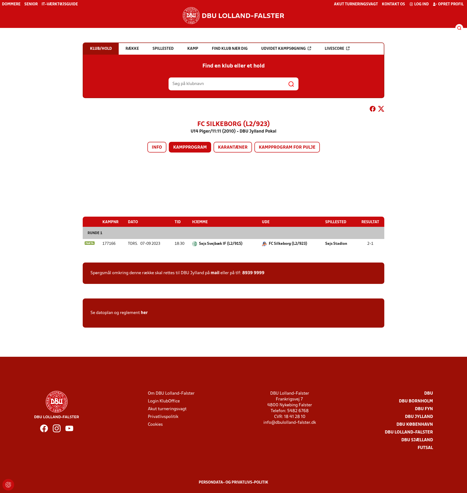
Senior (31, 4)
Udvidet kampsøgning (283, 49)
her (144, 313)
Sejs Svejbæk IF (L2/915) (220, 244)
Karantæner (233, 147)
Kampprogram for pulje (287, 147)
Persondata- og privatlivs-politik (233, 482)
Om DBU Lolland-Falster (171, 393)
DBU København (414, 425)
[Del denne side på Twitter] (381, 110)
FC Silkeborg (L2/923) (288, 244)
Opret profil (451, 4)
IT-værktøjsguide (60, 4)
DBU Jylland (419, 417)
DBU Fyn (424, 409)
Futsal (425, 448)
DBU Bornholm (416, 401)
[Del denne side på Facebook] (373, 110)
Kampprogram (190, 147)
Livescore (334, 49)
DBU (428, 393)
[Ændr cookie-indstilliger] (8, 485)
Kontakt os (393, 4)
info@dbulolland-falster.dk (289, 423)
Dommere (11, 4)
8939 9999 (253, 273)
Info (157, 147)
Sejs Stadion (336, 244)
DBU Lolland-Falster (409, 432)
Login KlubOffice (164, 401)
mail (215, 273)
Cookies (155, 425)
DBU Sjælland (417, 440)
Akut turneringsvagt (356, 4)
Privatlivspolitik (163, 417)
